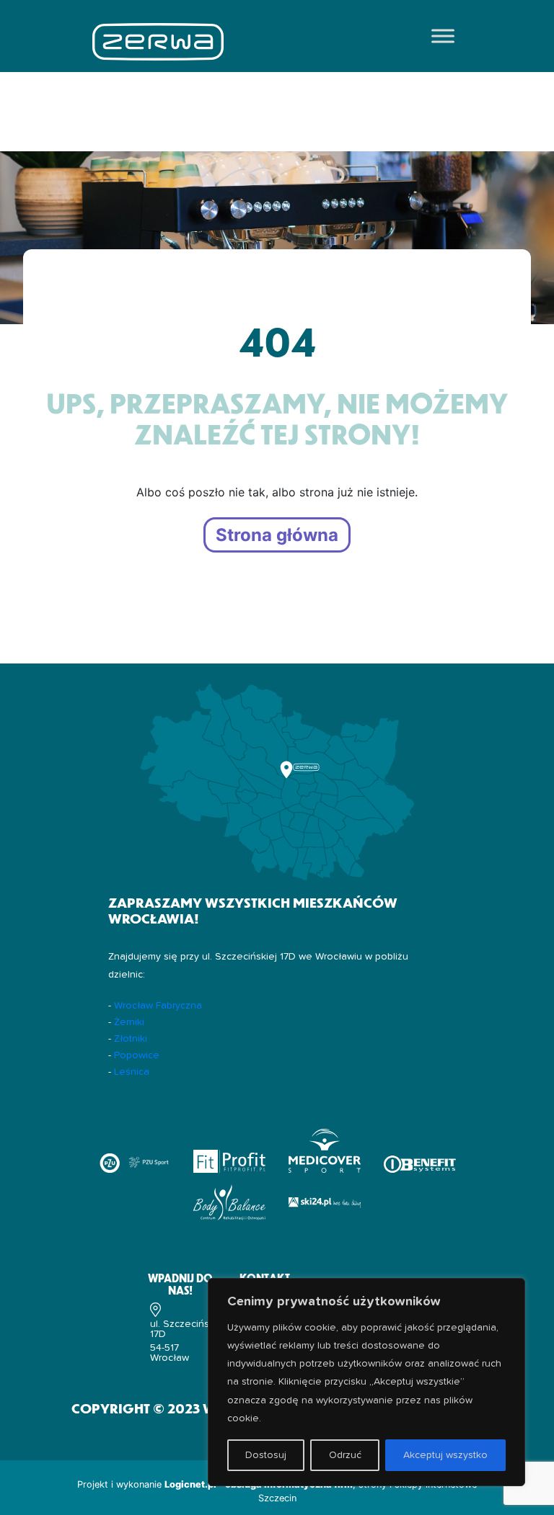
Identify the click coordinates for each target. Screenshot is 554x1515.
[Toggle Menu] (442, 36)
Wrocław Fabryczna (158, 1006)
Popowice (136, 1055)
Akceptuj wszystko (445, 1455)
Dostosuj (265, 1455)
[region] (366, 1382)
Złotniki (130, 1039)
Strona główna (277, 534)
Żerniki (129, 1022)
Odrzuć (345, 1455)
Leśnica (131, 1072)
